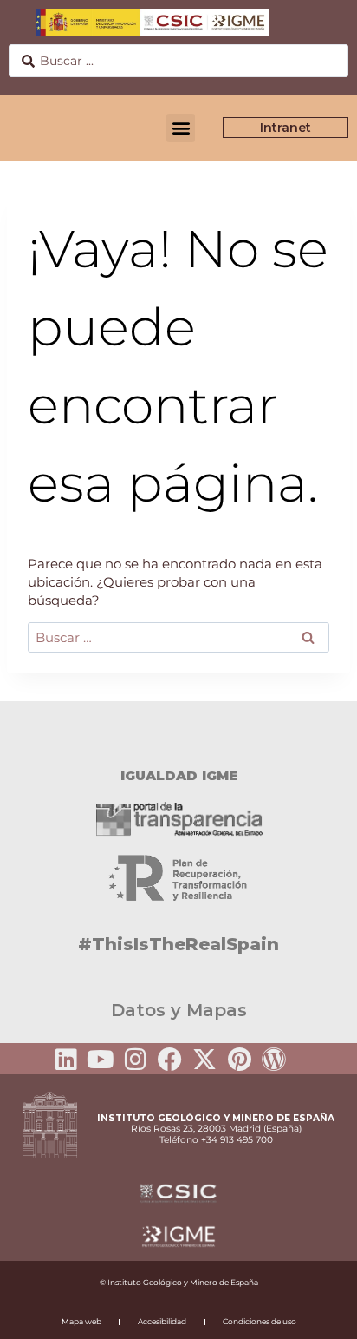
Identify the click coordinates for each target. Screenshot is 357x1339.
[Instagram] (135, 1059)
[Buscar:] (178, 637)
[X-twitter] (204, 1059)
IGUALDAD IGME (178, 775)
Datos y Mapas (179, 1010)
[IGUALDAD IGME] (178, 731)
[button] (180, 128)
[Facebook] (170, 1059)
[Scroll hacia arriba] (316, 1314)
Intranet (285, 127)
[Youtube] (100, 1059)
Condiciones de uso (259, 1321)
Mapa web (81, 1321)
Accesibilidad (162, 1321)
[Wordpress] (274, 1059)
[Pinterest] (239, 1059)
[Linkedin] (66, 1059)
